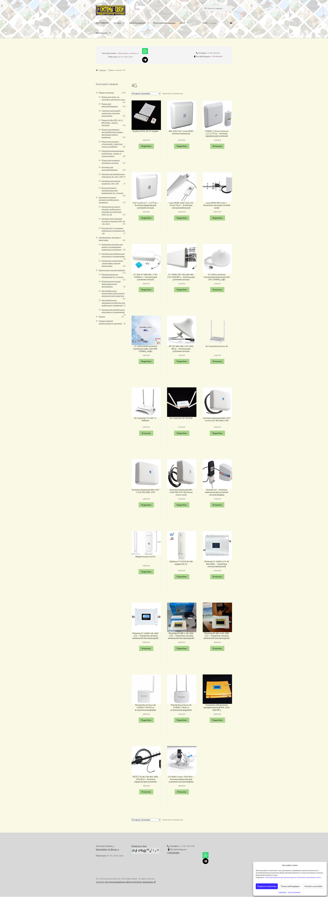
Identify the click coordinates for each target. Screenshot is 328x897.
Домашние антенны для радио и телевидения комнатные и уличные (112, 247)
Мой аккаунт (101, 33)
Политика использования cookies (309, 877)
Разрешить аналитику (266, 886)
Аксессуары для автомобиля (112, 270)
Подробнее (146, 146)
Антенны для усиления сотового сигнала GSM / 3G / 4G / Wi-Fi (113, 221)
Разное (102, 316)
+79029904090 (216, 56)
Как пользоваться (137, 23)
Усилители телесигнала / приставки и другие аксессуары (112, 263)
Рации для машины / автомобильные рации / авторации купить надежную (113, 133)
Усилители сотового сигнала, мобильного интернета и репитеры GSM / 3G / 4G (112, 210)
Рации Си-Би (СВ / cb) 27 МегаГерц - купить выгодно (112, 122)
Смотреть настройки (313, 886)
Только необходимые (290, 886)
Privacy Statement (294, 892)
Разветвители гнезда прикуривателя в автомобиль (111, 284)
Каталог (117, 23)
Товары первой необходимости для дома (110, 322)
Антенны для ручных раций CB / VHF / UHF (111, 182)
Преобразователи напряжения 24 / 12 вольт (113, 275)
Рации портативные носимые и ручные (111, 161)
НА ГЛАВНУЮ (102, 23)
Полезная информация (164, 23)
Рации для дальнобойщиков (110, 105)
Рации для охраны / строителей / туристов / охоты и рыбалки (112, 144)
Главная (102, 70)
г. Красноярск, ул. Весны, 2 (128, 53)
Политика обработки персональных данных (281, 877)
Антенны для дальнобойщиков (110, 168)
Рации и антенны (106, 92)
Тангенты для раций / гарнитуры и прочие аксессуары (111, 113)
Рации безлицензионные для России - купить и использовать (113, 153)
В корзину (217, 146)
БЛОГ (182, 23)
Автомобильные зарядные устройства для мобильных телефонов (113, 303)
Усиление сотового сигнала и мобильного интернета (109, 200)
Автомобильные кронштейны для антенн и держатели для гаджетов (113, 293)
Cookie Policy (282, 892)
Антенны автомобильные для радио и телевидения (113, 255)
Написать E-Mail (139, 846)
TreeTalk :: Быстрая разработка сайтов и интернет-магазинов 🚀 (126, 882)
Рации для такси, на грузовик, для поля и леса (113, 98)
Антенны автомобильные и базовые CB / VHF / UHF (113, 175)
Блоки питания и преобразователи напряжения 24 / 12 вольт (113, 190)
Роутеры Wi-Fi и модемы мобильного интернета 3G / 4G (113, 230)
